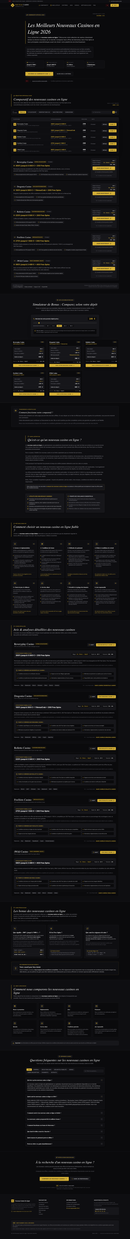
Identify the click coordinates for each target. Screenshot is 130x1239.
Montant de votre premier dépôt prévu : (47, 319)
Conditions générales (71, 1202)
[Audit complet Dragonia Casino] (106, 737)
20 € (48, 325)
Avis (71, 5)
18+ (108, 5)
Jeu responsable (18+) (74, 1208)
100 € (59, 325)
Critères (65, 5)
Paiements (45, 1072)
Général (36, 1069)
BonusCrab (69, 112)
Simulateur (56, 5)
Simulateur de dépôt (44, 1208)
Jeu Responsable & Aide (116, 1)
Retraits (54, 1072)
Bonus (77, 5)
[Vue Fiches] (116, 112)
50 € (53, 325)
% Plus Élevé (32, 112)
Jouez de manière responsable (39, 81)
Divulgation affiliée (71, 1206)
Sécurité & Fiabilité (60, 1069)
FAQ (94, 5)
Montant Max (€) (44, 112)
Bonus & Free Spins (43, 1206)
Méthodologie (86, 5)
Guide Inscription (33, 1072)
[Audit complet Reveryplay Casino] (105, 685)
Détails (105, 124)
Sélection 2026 (46, 1069)
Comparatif (44, 5)
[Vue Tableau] (113, 112)
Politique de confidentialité (73, 1204)
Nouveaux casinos (43, 1202)
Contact (41, 1214)
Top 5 (115, 5)
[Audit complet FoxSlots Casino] (106, 841)
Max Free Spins (57, 112)
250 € (65, 325)
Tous (29, 1069)
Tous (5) (22, 112)
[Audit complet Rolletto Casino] (106, 789)
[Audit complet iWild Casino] (107, 893)
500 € (71, 325)
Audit (92, 644)
